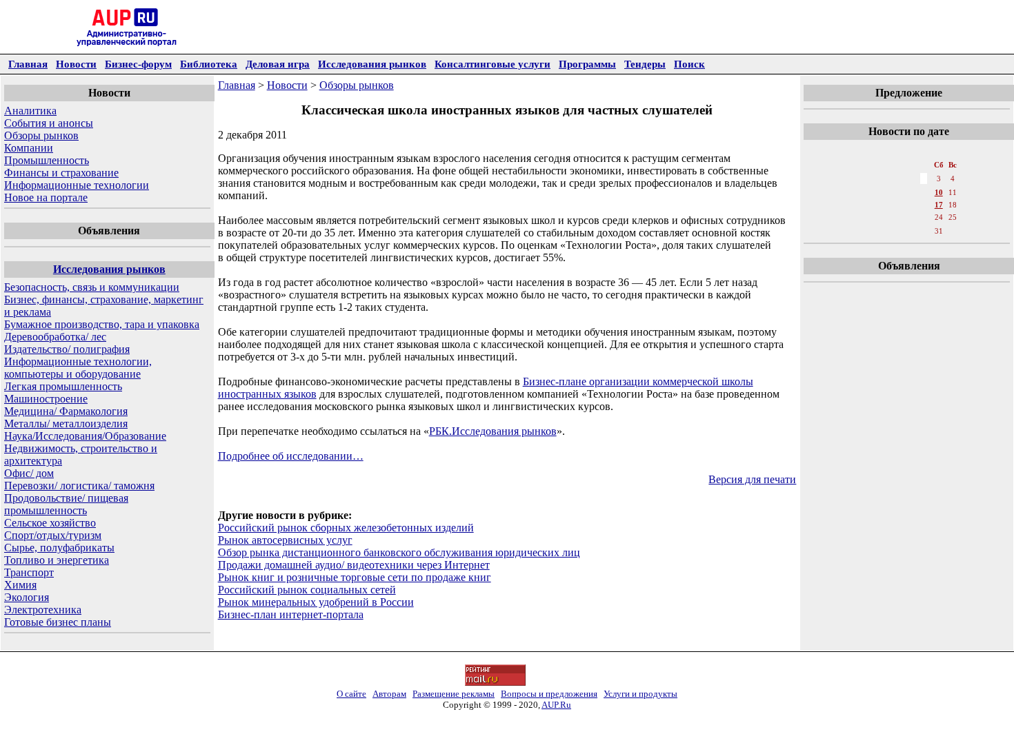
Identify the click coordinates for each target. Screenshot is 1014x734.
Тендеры (645, 64)
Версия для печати (752, 479)
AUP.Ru (556, 705)
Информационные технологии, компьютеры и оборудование (78, 368)
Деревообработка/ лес (55, 337)
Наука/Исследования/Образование (85, 436)
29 (908, 231)
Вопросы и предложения (549, 694)
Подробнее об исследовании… (291, 456)
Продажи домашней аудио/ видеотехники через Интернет (354, 565)
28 (893, 231)
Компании (28, 148)
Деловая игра (278, 64)
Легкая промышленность (63, 386)
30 (923, 231)
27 (878, 231)
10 (939, 192)
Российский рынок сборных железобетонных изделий (346, 527)
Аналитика (30, 110)
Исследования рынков (372, 64)
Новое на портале (46, 197)
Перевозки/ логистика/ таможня (79, 485)
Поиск (689, 64)
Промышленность (46, 160)
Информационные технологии (76, 185)
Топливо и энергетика (56, 560)
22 (908, 217)
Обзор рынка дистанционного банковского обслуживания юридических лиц (399, 552)
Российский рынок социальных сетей (307, 589)
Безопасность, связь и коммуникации (91, 287)
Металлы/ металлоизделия (66, 423)
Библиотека (208, 64)
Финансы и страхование (61, 173)
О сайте (351, 694)
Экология (26, 597)
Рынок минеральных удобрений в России (316, 602)
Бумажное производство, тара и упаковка (101, 324)
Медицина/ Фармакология (66, 411)
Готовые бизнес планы (57, 622)
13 (878, 205)
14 (893, 205)
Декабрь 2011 (907, 151)
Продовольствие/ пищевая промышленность (66, 504)
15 (908, 205)
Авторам (389, 694)
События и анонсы (48, 123)
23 (923, 217)
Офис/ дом (29, 473)
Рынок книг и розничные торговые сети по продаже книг (354, 577)
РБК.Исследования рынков (493, 431)
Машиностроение (46, 399)
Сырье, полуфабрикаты (59, 547)
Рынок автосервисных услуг (285, 540)
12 (863, 205)
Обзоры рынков (41, 135)
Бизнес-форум (138, 64)
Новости (76, 64)
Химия (20, 585)
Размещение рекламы (453, 694)
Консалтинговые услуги (492, 64)
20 (878, 217)
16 (923, 205)
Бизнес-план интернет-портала (291, 614)
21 (893, 217)
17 (939, 205)
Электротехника (42, 609)
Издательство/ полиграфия (67, 349)
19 (863, 217)
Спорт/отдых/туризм (52, 535)
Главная (28, 64)
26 (863, 231)
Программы (587, 64)
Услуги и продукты (640, 694)
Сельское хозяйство (50, 523)
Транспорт (29, 572)
